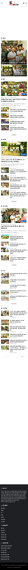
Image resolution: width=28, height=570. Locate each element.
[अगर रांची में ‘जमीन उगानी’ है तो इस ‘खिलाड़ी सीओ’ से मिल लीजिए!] (5, 287)
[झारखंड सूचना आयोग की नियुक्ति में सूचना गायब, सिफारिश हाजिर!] (5, 298)
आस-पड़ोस (3, 519)
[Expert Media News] (14, 3)
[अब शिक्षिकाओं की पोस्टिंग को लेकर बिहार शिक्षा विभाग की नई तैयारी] (5, 121)
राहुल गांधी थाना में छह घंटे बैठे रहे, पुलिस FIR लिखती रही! (13, 62)
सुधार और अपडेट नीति (5, 554)
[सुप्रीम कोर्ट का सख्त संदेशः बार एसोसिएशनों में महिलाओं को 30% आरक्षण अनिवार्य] (5, 236)
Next (22, 356)
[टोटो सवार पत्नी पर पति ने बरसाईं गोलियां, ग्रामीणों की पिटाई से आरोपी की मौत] (5, 127)
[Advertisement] (14, 22)
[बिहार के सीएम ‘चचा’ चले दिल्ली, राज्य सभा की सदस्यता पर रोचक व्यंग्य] (5, 292)
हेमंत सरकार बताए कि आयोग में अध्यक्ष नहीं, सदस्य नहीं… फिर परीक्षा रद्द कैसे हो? (17, 328)
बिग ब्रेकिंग (3, 508)
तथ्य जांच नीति (3, 550)
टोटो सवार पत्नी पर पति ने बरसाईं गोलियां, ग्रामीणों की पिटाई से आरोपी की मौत (18, 129)
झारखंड (2, 517)
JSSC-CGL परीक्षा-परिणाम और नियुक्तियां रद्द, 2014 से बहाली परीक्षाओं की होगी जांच (18, 171)
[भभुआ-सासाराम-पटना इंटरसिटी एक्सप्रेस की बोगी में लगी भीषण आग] (5, 115)
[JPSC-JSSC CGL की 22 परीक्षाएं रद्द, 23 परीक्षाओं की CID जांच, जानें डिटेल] (7, 70)
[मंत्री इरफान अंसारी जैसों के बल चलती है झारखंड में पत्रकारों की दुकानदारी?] (5, 342)
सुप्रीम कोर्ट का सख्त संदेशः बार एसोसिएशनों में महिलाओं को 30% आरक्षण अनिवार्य (17, 238)
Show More (14, 201)
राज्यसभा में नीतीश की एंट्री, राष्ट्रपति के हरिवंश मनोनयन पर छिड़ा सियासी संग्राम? (18, 251)
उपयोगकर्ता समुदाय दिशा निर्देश (6, 545)
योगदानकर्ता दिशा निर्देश (5, 557)
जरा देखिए (3, 521)
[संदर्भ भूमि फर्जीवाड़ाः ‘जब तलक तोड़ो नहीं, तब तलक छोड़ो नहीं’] (5, 281)
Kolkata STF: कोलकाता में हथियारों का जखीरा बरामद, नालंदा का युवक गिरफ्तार (18, 259)
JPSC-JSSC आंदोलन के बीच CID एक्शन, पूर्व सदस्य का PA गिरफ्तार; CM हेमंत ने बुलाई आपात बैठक (18, 179)
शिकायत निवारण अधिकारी (5, 548)
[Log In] (23, 3)
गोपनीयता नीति (3, 534)
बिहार (2, 515)
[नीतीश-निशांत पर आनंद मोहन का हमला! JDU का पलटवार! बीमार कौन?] (5, 109)
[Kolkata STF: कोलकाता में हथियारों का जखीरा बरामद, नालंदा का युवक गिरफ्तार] (5, 257)
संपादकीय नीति (3, 552)
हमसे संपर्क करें (3, 539)
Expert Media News (6, 97)
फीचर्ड (2, 510)
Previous (6, 356)
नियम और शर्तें (3, 537)
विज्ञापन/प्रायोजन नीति (5, 559)
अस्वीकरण (3, 532)
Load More (14, 134)
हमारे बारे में (3, 530)
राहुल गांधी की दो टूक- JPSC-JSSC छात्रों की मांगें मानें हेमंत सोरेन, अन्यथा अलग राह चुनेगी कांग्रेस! (18, 186)
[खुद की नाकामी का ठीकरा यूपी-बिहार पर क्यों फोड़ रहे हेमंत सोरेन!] (5, 275)
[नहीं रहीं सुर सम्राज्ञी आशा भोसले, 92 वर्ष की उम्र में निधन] (5, 244)
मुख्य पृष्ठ (2, 528)
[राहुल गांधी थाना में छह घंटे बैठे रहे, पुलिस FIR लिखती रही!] (14, 52)
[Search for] (26, 3)
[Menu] (2, 3)
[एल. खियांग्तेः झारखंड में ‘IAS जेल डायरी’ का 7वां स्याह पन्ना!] (5, 322)
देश (1, 512)
